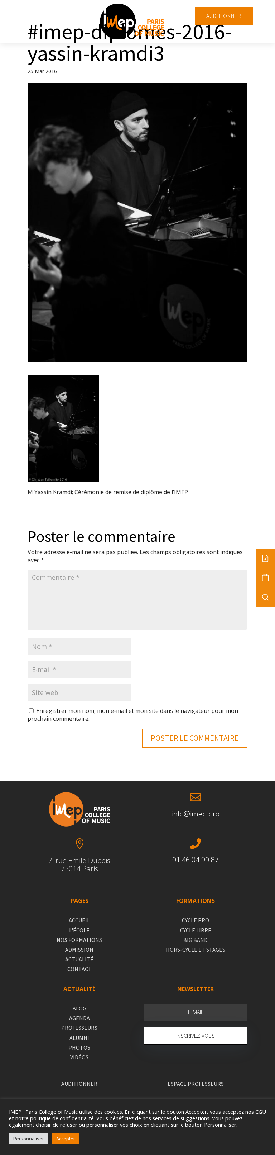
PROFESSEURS (79, 1027)
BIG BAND (195, 939)
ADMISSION (79, 949)
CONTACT (79, 968)
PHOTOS (79, 1047)
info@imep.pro (195, 814)
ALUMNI (79, 1037)
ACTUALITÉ (79, 959)
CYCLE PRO (195, 920)
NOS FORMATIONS (79, 939)
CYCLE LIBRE (195, 930)
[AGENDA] (265, 577)
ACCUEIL (79, 920)
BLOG (79, 1008)
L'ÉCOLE (79, 930)
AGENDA (79, 1018)
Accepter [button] (65, 1138)
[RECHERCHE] (265, 597)
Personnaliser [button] (28, 1138)
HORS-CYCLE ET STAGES (195, 949)
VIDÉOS (79, 1057)
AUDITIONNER (223, 15)
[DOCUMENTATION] (265, 558)
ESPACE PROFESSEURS (196, 1083)
